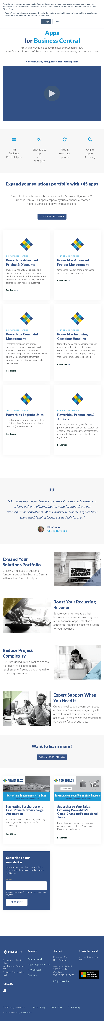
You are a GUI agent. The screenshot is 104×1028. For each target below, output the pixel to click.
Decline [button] (58, 21)
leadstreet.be (26, 1013)
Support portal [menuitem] (35, 959)
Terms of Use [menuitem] (56, 1007)
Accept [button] (46, 21)
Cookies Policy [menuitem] (74, 1007)
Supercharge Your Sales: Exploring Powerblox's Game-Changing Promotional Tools (77, 812)
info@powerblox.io (62, 981)
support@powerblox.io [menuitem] (39, 964)
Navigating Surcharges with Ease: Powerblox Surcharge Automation (25, 810)
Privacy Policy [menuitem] (39, 1007)
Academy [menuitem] (32, 975)
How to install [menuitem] (34, 970)
